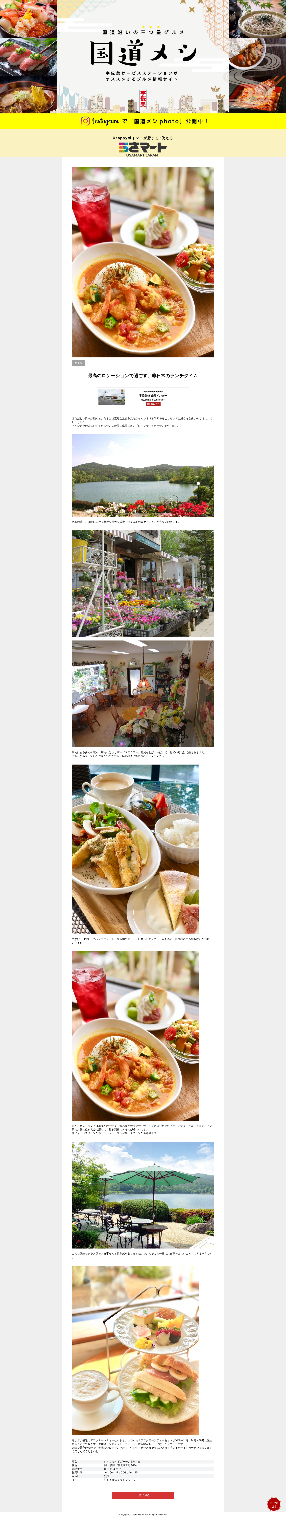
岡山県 (78, 362)
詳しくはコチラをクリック (120, 1479)
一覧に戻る (143, 1495)
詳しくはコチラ (153, 404)
